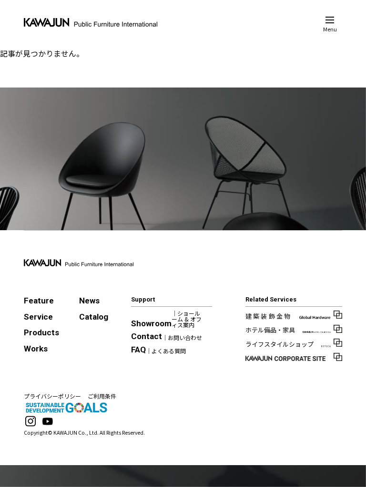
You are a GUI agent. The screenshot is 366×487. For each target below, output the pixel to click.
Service (38, 316)
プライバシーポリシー (52, 396)
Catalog (93, 316)
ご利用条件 (102, 396)
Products (41, 332)
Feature (39, 300)
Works (36, 348)
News (89, 300)
